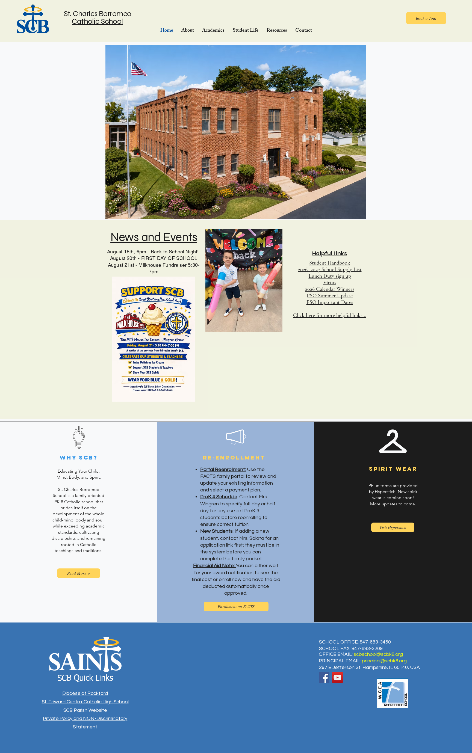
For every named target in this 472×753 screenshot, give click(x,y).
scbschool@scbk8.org (378, 654)
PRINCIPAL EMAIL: (340, 660)
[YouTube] (337, 677)
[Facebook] (324, 677)
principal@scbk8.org (384, 660)
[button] (187, 31)
